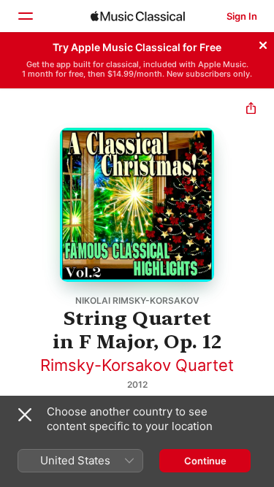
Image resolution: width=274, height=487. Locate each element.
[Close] (263, 43)
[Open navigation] (25, 16)
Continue (205, 461)
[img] (138, 16)
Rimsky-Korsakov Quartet (137, 365)
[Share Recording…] (251, 110)
